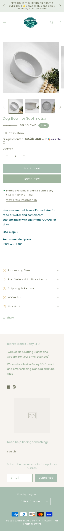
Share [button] (10, 317)
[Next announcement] (60, 6)
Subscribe (46, 478)
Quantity (8, 148)
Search (11, 451)
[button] (4, 22)
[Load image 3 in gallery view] (48, 106)
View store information (21, 200)
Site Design (45, 520)
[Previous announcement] (4, 6)
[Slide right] (60, 107)
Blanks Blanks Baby (26, 520)
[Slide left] (4, 107)
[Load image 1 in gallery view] (16, 106)
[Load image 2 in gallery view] (32, 106)
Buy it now (32, 178)
